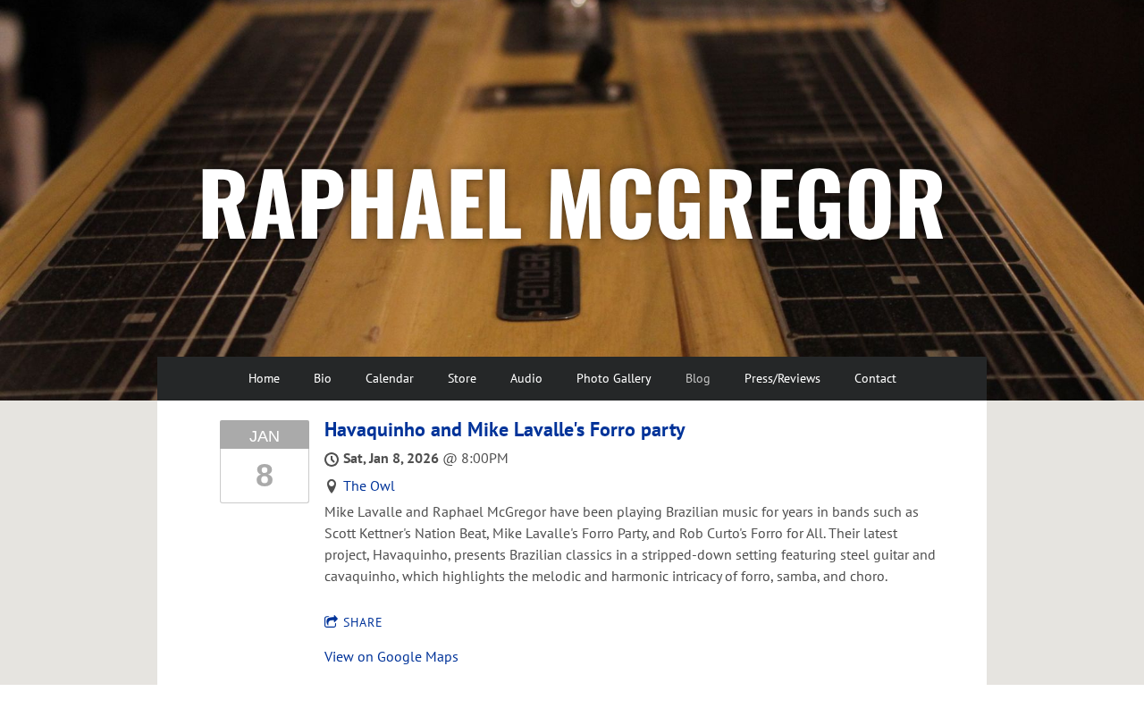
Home (264, 378)
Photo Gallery (614, 378)
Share (363, 622)
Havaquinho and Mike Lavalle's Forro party (505, 429)
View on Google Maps (391, 656)
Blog (698, 378)
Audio (526, 378)
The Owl (369, 485)
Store (462, 378)
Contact (875, 378)
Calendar (390, 378)
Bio (323, 378)
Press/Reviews (782, 378)
